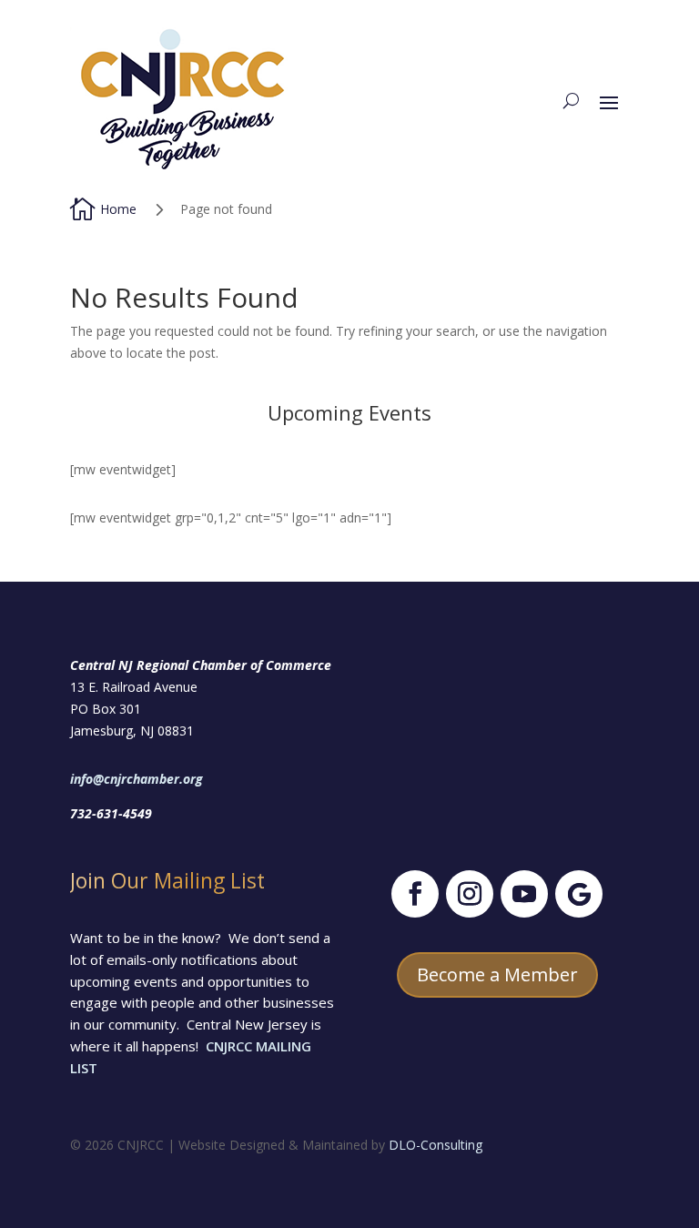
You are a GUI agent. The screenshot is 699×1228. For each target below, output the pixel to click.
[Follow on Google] (579, 894)
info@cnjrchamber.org (136, 778)
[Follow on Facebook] (415, 894)
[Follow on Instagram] (469, 894)
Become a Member (497, 974)
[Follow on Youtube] (524, 894)
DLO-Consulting (435, 1144)
